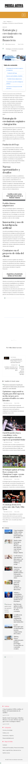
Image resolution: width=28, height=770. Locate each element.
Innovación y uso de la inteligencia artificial (14, 82)
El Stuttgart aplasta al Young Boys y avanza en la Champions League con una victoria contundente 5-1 (13, 473)
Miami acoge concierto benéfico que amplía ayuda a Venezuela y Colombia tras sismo (18, 573)
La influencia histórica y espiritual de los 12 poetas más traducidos (18, 618)
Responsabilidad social (8, 738)
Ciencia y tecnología (7, 730)
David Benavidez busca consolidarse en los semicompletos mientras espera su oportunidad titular (14, 436)
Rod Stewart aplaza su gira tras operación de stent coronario (18, 607)
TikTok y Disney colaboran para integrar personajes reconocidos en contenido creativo (18, 643)
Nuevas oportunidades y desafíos (14, 76)
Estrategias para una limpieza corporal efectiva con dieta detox (17, 585)
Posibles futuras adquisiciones (14, 78)
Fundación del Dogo (12, 73)
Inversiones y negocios (8, 735)
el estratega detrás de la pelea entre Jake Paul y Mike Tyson (14, 507)
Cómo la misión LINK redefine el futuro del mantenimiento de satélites (18, 534)
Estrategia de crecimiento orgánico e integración (14, 69)
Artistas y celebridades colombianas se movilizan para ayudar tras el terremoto (18, 597)
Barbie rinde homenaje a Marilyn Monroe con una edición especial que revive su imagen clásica (18, 547)
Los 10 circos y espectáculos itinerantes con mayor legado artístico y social (18, 560)
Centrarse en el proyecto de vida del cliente (14, 87)
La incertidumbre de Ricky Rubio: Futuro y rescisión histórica (16, 360)
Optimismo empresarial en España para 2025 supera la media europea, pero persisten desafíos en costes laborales (13, 396)
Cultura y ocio (6, 732)
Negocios (5, 27)
